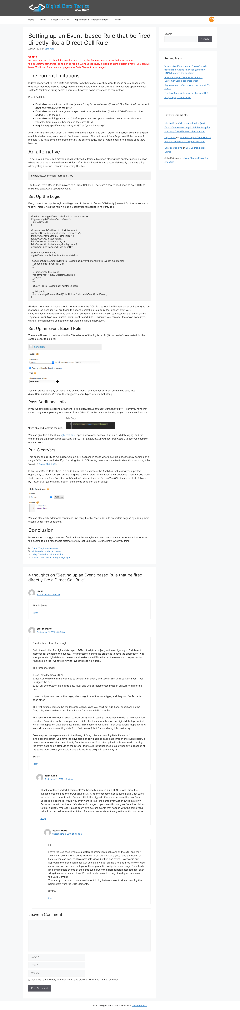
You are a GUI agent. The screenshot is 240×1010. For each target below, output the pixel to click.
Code (34, 548)
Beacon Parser (58, 19)
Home (31, 19)
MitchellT (169, 123)
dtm (49, 551)
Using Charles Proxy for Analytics (47, 554)
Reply (35, 612)
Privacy (117, 19)
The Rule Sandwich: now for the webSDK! (186, 93)
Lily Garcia (170, 137)
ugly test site (68, 435)
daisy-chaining (47, 464)
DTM (40, 548)
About (43, 19)
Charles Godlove (173, 147)
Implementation (50, 548)
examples (56, 551)
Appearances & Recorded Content (91, 19)
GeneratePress (139, 1005)
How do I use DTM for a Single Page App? (51, 557)
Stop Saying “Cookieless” (177, 97)
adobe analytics (39, 551)
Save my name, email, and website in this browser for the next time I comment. (75, 979)
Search (168, 34)
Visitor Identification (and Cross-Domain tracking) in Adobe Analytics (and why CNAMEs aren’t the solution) (185, 69)
